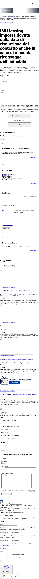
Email (3, 466)
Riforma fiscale (20, 10)
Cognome (4, 461)
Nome (3, 458)
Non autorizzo (15, 532)
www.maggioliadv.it (6, 507)
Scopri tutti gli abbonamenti (19, 115)
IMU (10, 10)
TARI (14, 10)
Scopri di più (6, 228)
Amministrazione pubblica (12, 16)
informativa (22, 529)
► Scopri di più (5, 175)
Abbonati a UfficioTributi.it (8, 420)
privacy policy (31, 491)
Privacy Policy (4, 512)
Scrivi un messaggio (7, 473)
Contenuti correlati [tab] (9, 265)
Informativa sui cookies (16, 512)
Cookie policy (4, 429)
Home (2, 16)
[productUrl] (7, 225)
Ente (2, 470)
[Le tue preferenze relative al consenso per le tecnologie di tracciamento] (9, 576)
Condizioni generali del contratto (9, 435)
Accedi (19, 124)
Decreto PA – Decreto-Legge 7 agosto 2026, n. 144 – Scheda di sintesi (17, 290)
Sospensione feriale (5, 325)
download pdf (4, 548)
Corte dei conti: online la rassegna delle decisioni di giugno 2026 (16, 359)
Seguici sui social (5, 423)
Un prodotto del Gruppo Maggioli (9, 426)
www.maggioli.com (16, 504)
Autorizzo (5, 532)
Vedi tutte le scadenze (30, 196)
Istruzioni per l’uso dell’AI (7, 439)
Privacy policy (4, 432)
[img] (33, 517)
